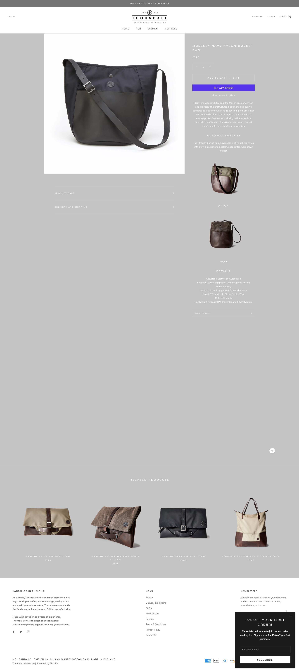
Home (125, 29)
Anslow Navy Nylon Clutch (183, 556)
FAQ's (149, 608)
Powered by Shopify (47, 663)
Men (138, 29)
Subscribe (265, 660)
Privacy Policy (153, 629)
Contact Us (151, 635)
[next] (289, 525)
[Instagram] (28, 632)
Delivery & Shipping (156, 602)
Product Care (65, 193)
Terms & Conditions (156, 624)
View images (203, 313)
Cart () (285, 16)
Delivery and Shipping (71, 207)
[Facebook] (13, 632)
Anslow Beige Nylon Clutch (48, 556)
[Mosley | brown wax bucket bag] (223, 234)
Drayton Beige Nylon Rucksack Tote (251, 556)
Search (271, 17)
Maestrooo (29, 663)
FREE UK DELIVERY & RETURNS (149, 3)
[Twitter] (21, 632)
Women (153, 29)
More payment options (223, 95)
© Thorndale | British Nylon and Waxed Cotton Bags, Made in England (64, 659)
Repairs (150, 619)
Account (257, 17)
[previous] (9, 525)
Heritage (170, 29)
